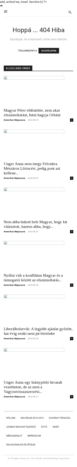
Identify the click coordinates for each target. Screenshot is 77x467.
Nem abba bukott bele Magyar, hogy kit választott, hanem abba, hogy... (35, 224)
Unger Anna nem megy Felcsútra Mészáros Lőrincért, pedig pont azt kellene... (32, 168)
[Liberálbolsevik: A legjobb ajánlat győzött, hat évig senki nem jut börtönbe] (38, 309)
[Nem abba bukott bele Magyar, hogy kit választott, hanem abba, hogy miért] (38, 202)
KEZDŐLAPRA (48, 50)
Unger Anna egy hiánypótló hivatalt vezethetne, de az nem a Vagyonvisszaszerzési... (33, 387)
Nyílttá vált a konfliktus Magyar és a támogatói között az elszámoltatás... (33, 277)
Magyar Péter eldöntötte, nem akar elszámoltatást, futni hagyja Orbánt (32, 112)
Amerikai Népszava (14, 119)
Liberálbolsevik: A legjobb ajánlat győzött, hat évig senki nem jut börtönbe (38, 331)
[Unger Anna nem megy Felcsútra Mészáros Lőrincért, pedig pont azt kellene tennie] (38, 144)
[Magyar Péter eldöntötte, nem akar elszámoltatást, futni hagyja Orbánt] (38, 91)
